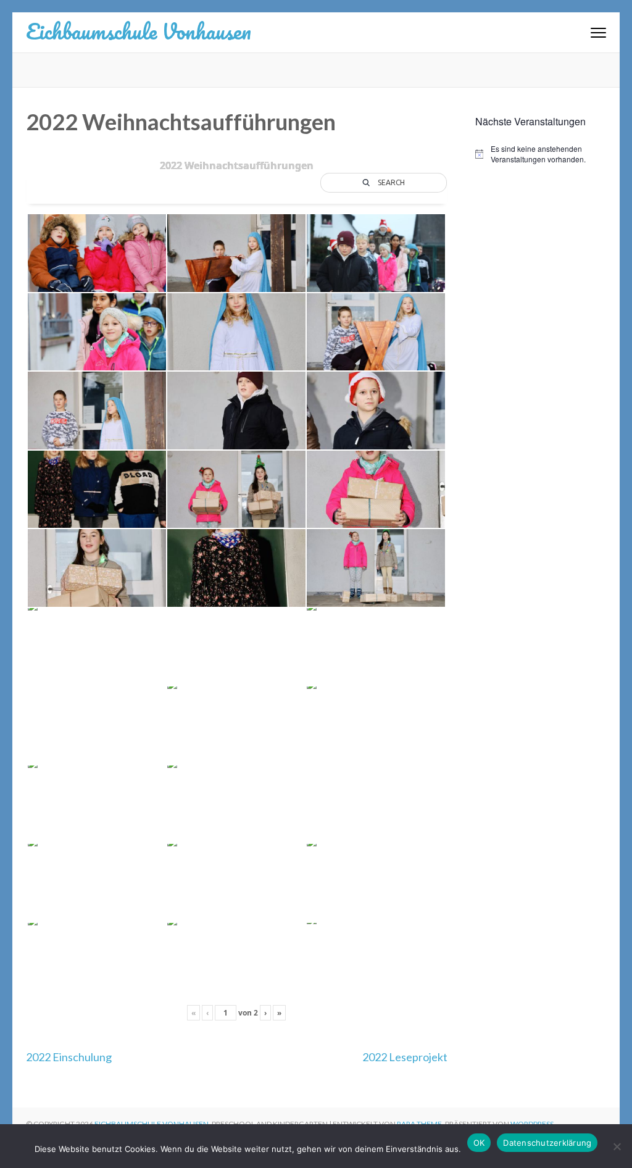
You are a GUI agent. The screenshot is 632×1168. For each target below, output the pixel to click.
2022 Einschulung (69, 1057)
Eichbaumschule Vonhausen (138, 31)
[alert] (541, 154)
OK (479, 1143)
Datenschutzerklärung (547, 1143)
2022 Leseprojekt (404, 1057)
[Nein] (616, 1146)
